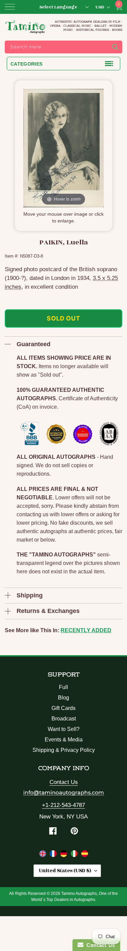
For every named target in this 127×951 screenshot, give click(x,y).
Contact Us (63, 782)
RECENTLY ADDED (86, 630)
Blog (63, 697)
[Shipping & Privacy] (43, 855)
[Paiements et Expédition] (54, 855)
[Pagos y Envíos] (84, 855)
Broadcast (63, 718)
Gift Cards (63, 708)
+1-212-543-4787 (63, 805)
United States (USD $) (65, 871)
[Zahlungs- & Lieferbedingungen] (64, 855)
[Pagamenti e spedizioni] (75, 855)
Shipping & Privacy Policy (64, 750)
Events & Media (64, 739)
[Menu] (10, 7)
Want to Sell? (64, 729)
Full (63, 687)
